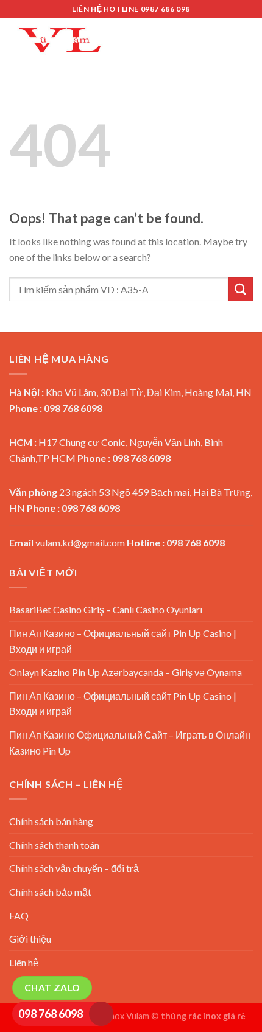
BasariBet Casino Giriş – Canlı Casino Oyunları (105, 609)
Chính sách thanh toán (54, 845)
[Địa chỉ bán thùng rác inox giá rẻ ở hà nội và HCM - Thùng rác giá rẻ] (59, 39)
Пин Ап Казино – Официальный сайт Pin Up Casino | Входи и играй (122, 641)
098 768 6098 (50, 1013)
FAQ (19, 915)
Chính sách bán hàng (51, 821)
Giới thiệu (30, 938)
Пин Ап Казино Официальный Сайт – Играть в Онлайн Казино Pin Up (129, 742)
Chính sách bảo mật (50, 892)
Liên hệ (23, 962)
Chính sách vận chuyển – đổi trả (74, 868)
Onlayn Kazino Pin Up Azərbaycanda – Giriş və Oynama (125, 672)
